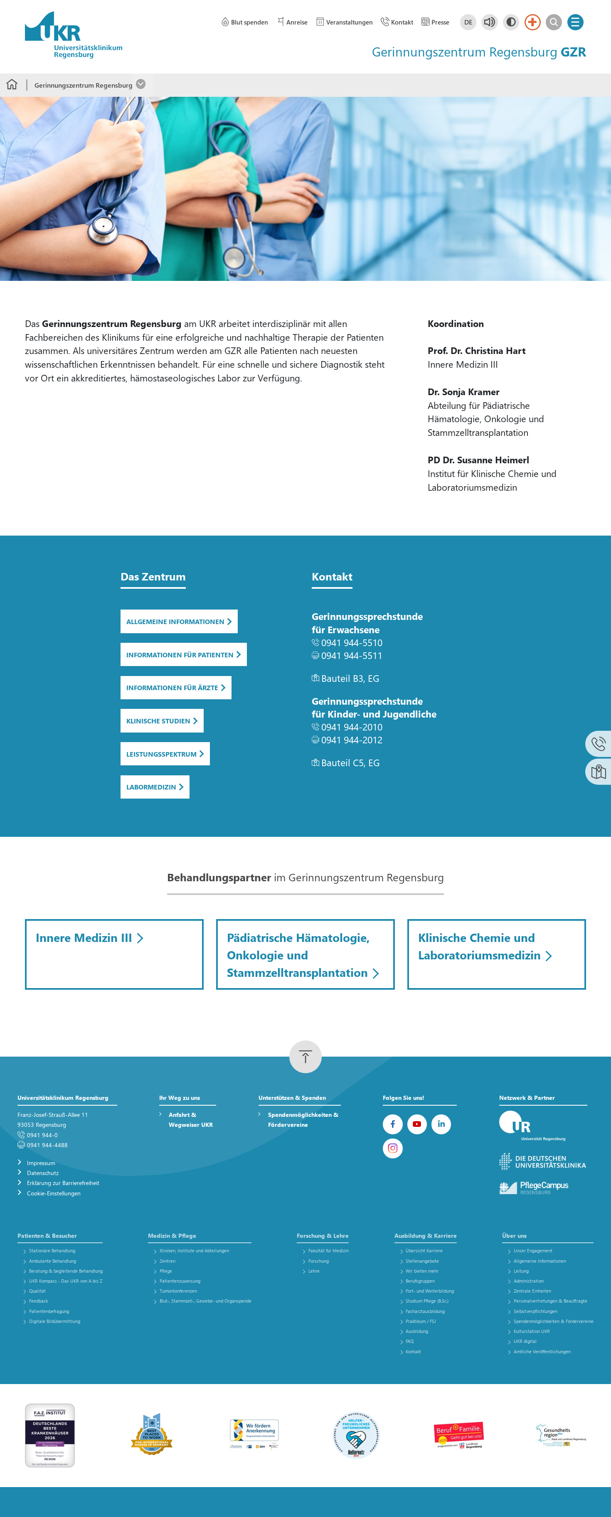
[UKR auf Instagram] (393, 1148)
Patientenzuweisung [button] (180, 1280)
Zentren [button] (167, 1261)
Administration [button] (529, 1280)
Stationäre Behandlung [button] (52, 1250)
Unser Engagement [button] (533, 1250)
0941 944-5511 (351, 655)
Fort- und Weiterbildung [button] (430, 1290)
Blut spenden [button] (249, 22)
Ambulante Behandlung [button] (52, 1261)
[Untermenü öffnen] (143, 85)
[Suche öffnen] (554, 22)
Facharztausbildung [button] (425, 1311)
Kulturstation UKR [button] (532, 1331)
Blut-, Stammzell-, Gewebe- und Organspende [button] (205, 1300)
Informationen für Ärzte (172, 687)
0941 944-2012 (351, 739)
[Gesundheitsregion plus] (561, 1434)
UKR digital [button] (525, 1341)
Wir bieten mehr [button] (422, 1271)
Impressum (41, 1163)
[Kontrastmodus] (511, 22)
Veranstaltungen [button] (349, 22)
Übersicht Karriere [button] (424, 1250)
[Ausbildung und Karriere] (254, 1434)
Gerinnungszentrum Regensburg (83, 85)
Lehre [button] (314, 1271)
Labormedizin (151, 786)
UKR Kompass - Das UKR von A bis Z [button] (65, 1280)
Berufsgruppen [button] (420, 1280)
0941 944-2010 (351, 726)
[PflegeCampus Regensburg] (543, 1188)
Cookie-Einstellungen (54, 1193)
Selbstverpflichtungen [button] (535, 1311)
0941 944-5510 (351, 642)
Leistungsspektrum (161, 754)
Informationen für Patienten (180, 654)
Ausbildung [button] (417, 1331)
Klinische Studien (158, 720)
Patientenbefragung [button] (49, 1311)
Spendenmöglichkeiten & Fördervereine (303, 1120)
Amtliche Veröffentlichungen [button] (542, 1351)
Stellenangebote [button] (422, 1261)
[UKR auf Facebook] (393, 1124)
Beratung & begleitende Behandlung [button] (66, 1271)
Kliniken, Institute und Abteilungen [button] (194, 1250)
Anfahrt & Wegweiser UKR (191, 1120)
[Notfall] (533, 22)
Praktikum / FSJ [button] (421, 1321)
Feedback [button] (38, 1300)
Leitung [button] (521, 1271)
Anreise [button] (297, 22)
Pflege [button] (166, 1271)
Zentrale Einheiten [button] (532, 1290)
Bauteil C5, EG (350, 762)
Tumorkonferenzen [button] (178, 1290)
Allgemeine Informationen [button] (540, 1261)
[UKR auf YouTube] (417, 1124)
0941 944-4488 (47, 1145)
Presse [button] (440, 22)
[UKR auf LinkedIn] (441, 1124)
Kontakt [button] (402, 22)
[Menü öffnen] (575, 22)
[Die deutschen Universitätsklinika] (543, 1162)
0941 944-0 (42, 1135)
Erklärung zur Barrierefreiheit (63, 1183)
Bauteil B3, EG (350, 677)
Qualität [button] (37, 1290)
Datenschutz (43, 1173)
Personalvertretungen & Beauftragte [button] (550, 1300)
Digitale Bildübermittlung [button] (54, 1321)
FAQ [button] (410, 1341)
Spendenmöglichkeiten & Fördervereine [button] (554, 1321)
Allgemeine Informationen (175, 621)
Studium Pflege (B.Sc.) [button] (427, 1300)
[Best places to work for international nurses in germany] (152, 1434)
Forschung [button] (318, 1261)
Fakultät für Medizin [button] (328, 1250)
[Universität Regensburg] (543, 1126)
